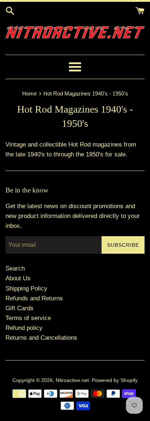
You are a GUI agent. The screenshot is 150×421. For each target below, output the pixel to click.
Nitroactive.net (72, 380)
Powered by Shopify (115, 380)
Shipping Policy (26, 288)
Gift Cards (19, 308)
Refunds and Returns (34, 298)
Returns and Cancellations (41, 337)
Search (15, 268)
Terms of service (28, 318)
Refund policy (24, 327)
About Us (18, 278)
